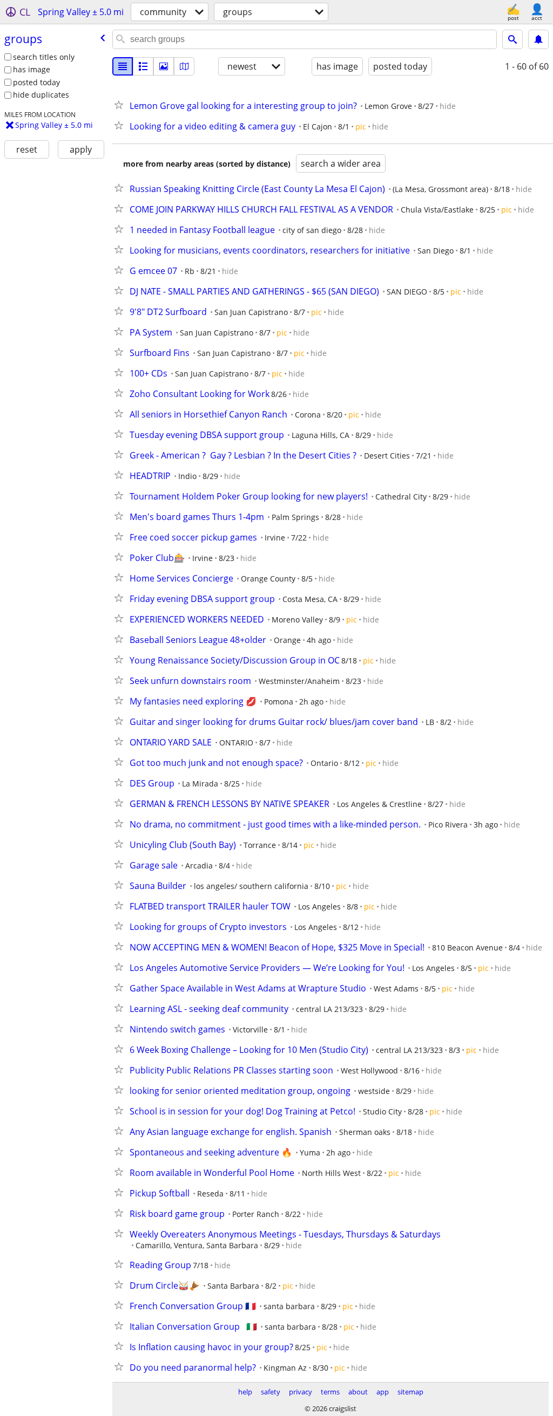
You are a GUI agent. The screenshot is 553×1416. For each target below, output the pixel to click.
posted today (36, 82)
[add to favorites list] (121, 104)
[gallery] (163, 66)
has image (31, 69)
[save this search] (538, 39)
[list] (122, 66)
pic (360, 126)
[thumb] (143, 66)
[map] (184, 66)
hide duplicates (41, 95)
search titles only (44, 57)
